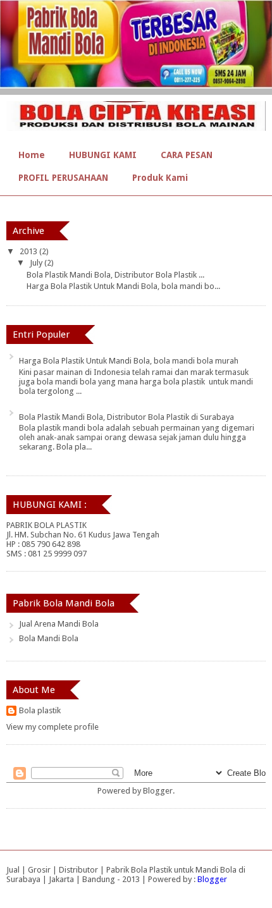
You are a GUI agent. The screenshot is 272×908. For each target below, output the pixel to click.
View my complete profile (52, 727)
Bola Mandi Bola (48, 638)
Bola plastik (40, 710)
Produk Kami (160, 178)
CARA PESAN (187, 155)
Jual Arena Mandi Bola (59, 624)
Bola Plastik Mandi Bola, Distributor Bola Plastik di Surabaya (126, 417)
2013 (29, 251)
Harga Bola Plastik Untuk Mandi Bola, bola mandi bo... (123, 286)
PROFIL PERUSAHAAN (63, 178)
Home (31, 155)
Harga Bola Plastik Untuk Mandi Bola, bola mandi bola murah (128, 360)
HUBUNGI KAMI (103, 155)
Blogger (158, 790)
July (37, 262)
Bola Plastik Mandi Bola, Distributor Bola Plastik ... (115, 274)
